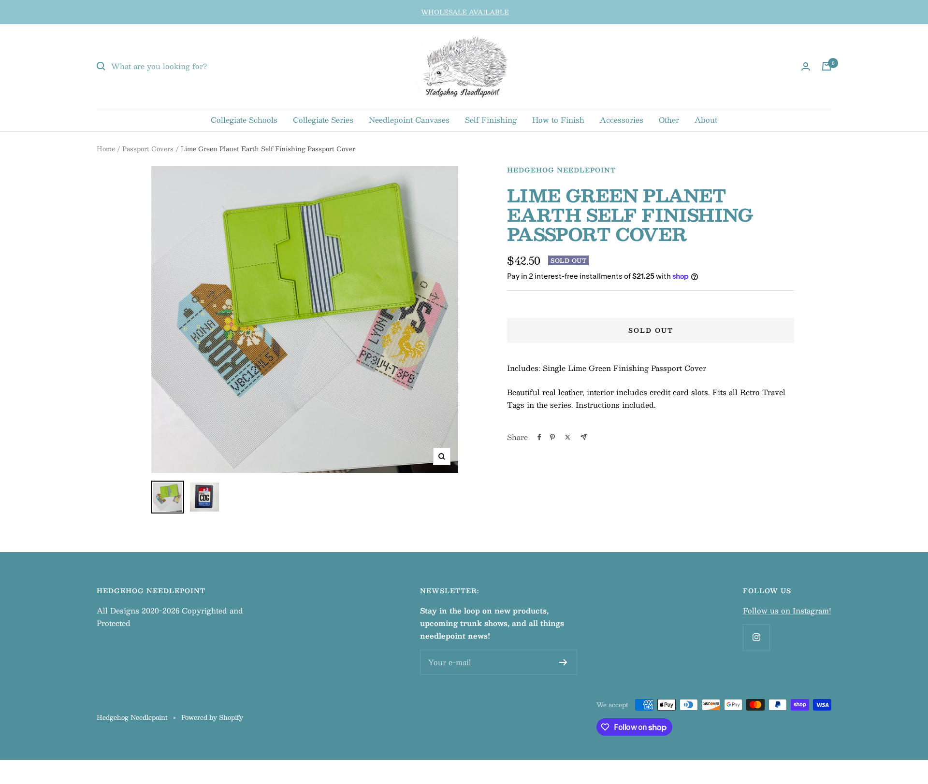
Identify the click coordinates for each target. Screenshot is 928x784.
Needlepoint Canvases (409, 120)
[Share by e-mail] (583, 437)
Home (106, 148)
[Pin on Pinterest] (552, 437)
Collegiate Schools (244, 120)
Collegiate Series (323, 120)
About (706, 120)
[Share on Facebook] (539, 437)
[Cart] (826, 66)
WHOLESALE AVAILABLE (465, 12)
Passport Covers (148, 148)
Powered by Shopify (212, 717)
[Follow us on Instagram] (756, 637)
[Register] (563, 662)
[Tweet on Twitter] (568, 437)
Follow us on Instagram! (787, 610)
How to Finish (558, 120)
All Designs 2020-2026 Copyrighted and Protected (170, 616)
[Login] (805, 66)
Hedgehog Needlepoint (561, 170)
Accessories (621, 120)
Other (669, 120)
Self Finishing (491, 120)
